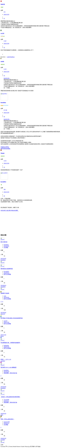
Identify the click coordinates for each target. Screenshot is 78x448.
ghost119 (3, 314)
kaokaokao (6, 345)
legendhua (6, 244)
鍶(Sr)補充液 (4, 242)
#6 (4, 196)
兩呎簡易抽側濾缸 (5, 148)
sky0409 (3, 439)
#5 (4, 167)
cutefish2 (3, 361)
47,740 (5, 110)
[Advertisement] (39, 222)
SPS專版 (6, 247)
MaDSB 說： (7, 78)
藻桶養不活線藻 (5, 293)
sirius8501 (3, 286)
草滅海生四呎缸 (5, 147)
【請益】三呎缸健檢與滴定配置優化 (10, 396)
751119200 (6, 399)
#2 (4, 47)
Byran (2, 336)
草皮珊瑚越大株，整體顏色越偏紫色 (10, 342)
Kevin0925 (6, 271)
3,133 (5, 69)
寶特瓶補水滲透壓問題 (7, 268)
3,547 (5, 41)
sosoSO (5, 320)
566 (4, 189)
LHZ (5, 296)
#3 (4, 75)
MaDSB (3, 4)
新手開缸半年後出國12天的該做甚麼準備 (12, 318)
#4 (4, 116)
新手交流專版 (7, 274)
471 (4, 11)
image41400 (7, 421)
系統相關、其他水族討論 (10, 373)
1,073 (5, 160)
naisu (2, 415)
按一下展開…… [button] (8, 87)
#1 (4, 18)
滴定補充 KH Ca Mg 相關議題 (8, 367)
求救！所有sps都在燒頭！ (7, 419)
